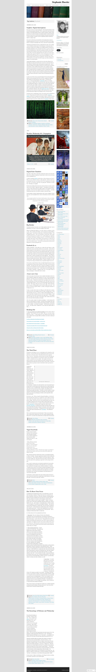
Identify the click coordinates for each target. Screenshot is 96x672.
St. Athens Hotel (31, 404)
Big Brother (47, 337)
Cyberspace (39, 124)
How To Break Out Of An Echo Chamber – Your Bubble (36, 323)
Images (59, 252)
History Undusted (60, 247)
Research (45, 120)
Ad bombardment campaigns (36, 123)
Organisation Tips (47, 599)
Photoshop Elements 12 (36, 600)
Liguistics (59, 255)
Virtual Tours (59, 288)
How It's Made (60, 248)
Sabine (28, 619)
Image (28, 130)
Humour (29, 482)
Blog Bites (55, 5)
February (40, 660)
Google (52, 338)
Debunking (43, 124)
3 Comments (52, 595)
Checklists (35, 596)
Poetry (58, 271)
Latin (32, 661)
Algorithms (43, 123)
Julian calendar (34, 482)
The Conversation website (48, 341)
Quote (34, 341)
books (33, 596)
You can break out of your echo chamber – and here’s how (36, 321)
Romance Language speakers (36, 484)
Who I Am (48, 5)
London (33, 420)
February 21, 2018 (30, 164)
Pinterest (44, 126)
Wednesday (39, 663)
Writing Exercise (45, 595)
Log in (58, 300)
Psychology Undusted (61, 272)
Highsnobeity (30, 340)
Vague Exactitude (32, 430)
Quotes (59, 275)
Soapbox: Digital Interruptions (36, 28)
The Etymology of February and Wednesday (40, 611)
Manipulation (41, 126)
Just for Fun (59, 254)
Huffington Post (35, 340)
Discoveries (39, 596)
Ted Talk (41, 341)
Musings (36, 334)
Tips (50, 602)
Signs (58, 282)
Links (42, 340)
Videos (34, 336)
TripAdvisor (43, 422)
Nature (59, 264)
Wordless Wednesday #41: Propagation (39, 133)
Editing (29, 598)
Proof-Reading (48, 600)
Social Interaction (42, 420)
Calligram (59, 236)
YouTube (48, 126)
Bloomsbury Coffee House (31, 405)
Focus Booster (46, 565)
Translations (59, 286)
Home (29, 5)
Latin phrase (38, 482)
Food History (59, 242)
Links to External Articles (39, 120)
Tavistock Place (34, 422)
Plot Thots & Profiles (60, 270)
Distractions (44, 596)
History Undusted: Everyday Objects (63, 216)
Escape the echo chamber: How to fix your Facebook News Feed (37, 325)
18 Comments (52, 334)
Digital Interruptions (31, 126)
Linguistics (35, 661)
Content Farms (35, 124)
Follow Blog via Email (63, 42)
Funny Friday (59, 243)
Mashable (44, 340)
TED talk (35, 178)
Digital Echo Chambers (34, 171)
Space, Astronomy (60, 284)
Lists (58, 259)
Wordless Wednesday (60, 290)
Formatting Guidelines (43, 598)
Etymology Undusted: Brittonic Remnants (63, 219)
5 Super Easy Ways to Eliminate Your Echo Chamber (35, 327)
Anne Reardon (47, 123)
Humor (59, 251)
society (42, 484)
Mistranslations (60, 262)
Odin (42, 661)
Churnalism (30, 124)
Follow (59, 50)
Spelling (32, 663)
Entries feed (59, 301)
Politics (48, 340)
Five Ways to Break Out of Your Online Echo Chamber (35, 319)
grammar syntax (45, 481)
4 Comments (52, 480)
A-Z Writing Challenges (61, 234)
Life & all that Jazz (44, 482)
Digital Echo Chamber (49, 124)
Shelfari (37, 602)
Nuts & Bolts (37, 595)
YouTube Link (60, 294)
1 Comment (52, 120)
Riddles (59, 278)
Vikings (35, 663)
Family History (60, 240)
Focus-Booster (37, 598)
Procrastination (43, 600)
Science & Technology (32, 122)
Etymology (33, 481)
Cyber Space (45, 419)
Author (44, 337)
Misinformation (49, 482)
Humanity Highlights (60, 250)
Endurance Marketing (43, 338)
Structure (42, 602)
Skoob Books (44, 409)
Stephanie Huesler (60, 2)
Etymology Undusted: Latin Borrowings (63, 228)
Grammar (40, 481)
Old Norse (45, 661)
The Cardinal (64, 5)
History (33, 659)
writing (45, 484)
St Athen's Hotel (48, 420)
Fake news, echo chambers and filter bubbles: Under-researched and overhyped (39, 329)
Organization (30, 600)
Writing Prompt (60, 292)
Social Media (38, 341)
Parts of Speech (49, 661)
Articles (33, 120)
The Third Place (32, 350)
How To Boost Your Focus (35, 491)
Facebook (36, 126)
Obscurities (59, 268)
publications (30, 602)
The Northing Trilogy (38, 5)
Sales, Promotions (60, 279)
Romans (29, 663)
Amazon (41, 337)
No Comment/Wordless (61, 266)
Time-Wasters (47, 602)
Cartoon (59, 238)
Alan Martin (34, 337)
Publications (59, 274)
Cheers (41, 419)
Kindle (39, 340)
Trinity (57, 35)
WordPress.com (60, 304)
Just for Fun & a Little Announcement (63, 229)
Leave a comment (51, 659)
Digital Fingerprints (37, 338)
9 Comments (52, 418)
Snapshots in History (60, 283)
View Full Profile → (59, 40)
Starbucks (30, 422)
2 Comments (52, 164)
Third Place (39, 422)
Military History (60, 260)
